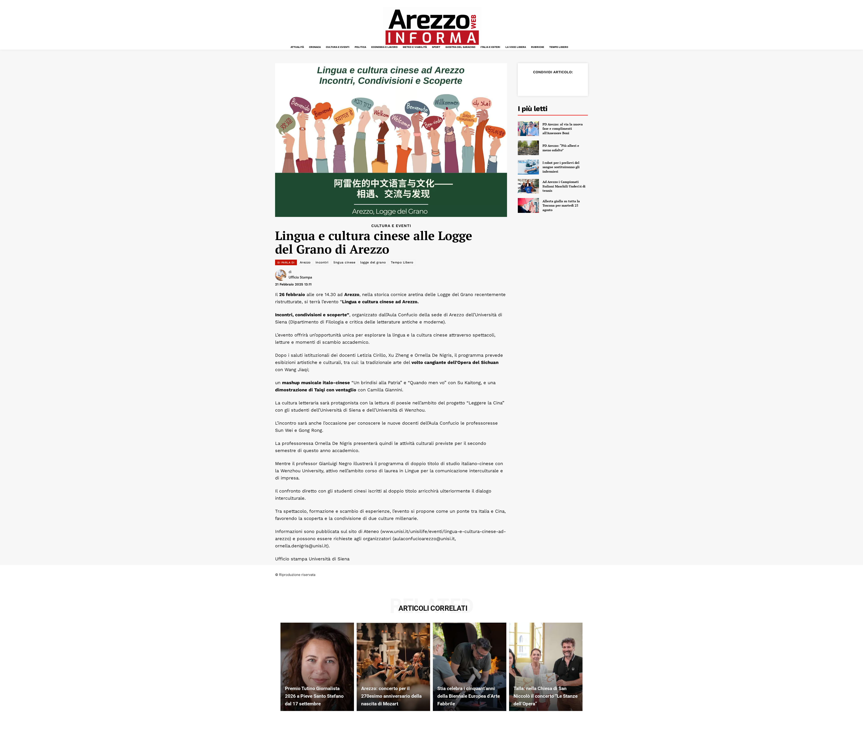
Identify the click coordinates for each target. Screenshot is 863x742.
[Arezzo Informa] (432, 27)
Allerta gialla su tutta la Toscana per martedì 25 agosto (561, 205)
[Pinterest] (548, 83)
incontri (322, 262)
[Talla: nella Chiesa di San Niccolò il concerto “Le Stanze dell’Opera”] (546, 667)
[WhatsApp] (558, 83)
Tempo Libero (402, 262)
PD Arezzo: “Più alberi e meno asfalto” (561, 147)
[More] (579, 83)
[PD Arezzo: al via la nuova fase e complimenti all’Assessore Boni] (528, 128)
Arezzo (305, 262)
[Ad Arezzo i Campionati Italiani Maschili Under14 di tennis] (528, 186)
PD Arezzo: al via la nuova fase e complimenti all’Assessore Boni (563, 128)
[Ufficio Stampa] (282, 275)
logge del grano (373, 262)
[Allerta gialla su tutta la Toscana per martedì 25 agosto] (528, 205)
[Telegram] (569, 83)
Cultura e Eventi (391, 226)
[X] (538, 83)
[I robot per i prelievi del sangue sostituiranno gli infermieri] (528, 167)
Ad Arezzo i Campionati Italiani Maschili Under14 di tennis (564, 186)
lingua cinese (345, 262)
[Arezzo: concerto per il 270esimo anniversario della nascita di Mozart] (393, 667)
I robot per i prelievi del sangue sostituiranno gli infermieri (561, 167)
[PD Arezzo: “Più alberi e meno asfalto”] (528, 147)
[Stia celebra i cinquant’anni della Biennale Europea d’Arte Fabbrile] (469, 667)
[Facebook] (527, 83)
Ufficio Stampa (300, 277)
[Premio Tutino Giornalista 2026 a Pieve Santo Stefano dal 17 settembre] (317, 667)
